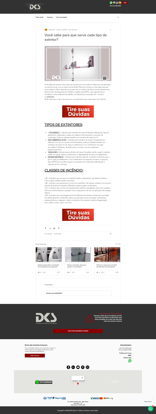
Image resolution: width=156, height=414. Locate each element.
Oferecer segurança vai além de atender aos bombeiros (106, 266)
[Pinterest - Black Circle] (82, 367)
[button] (118, 17)
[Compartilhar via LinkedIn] (54, 228)
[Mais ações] (110, 30)
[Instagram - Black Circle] (87, 367)
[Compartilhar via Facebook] (45, 228)
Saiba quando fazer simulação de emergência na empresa (48, 266)
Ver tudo (118, 244)
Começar (50, 17)
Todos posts (39, 17)
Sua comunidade (61, 17)
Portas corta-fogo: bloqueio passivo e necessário (76, 266)
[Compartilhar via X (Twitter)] (50, 228)
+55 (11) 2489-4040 (115, 6)
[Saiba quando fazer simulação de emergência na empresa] (49, 254)
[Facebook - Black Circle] (68, 367)
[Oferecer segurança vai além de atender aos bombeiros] (107, 254)
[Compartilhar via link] (59, 228)
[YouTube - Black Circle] (78, 367)
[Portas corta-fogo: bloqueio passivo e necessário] (78, 254)
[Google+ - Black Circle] (73, 367)
